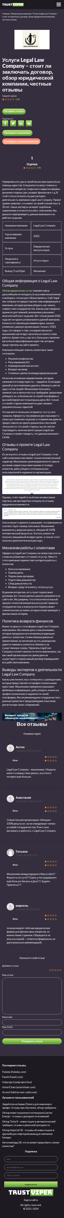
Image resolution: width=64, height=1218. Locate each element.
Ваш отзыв (7, 975)
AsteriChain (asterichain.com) (18, 1087)
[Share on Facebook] (6, 123)
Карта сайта (31, 1200)
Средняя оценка (9, 96)
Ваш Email (7, 1027)
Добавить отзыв (10, 965)
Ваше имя (7, 1017)
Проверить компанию (17, 133)
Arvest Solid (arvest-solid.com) (19, 1092)
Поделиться (7, 119)
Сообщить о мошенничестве (21, 141)
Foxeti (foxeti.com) (12, 1076)
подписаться (31, 1184)
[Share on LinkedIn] (21, 123)
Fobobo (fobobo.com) (14, 1071)
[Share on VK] (29, 123)
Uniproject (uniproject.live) (17, 1082)
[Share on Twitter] (14, 123)
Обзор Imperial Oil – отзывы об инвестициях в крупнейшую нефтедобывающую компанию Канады (28, 1134)
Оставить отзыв (14, 111)
